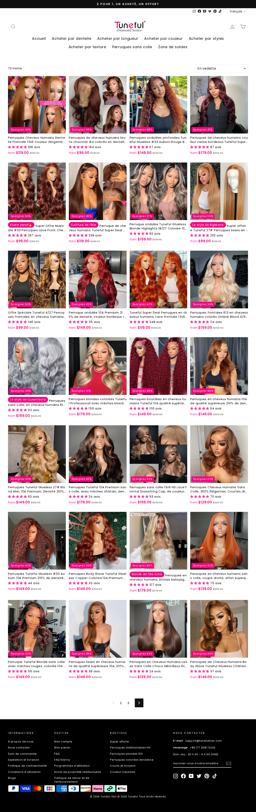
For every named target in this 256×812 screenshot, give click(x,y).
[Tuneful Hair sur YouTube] (191, 776)
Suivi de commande (22, 753)
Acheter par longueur (117, 38)
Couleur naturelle (122, 772)
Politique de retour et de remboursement (71, 779)
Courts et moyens (122, 765)
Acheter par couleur (163, 38)
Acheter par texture (87, 46)
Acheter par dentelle (71, 38)
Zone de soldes (173, 46)
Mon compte (63, 741)
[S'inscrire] (228, 763)
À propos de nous (21, 741)
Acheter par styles (206, 38)
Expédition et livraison (23, 759)
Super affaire (119, 741)
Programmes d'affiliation (72, 765)
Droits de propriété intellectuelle (77, 772)
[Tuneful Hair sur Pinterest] (206, 776)
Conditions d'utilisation (24, 772)
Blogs (12, 778)
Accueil (39, 38)
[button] (18, 147)
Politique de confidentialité (27, 765)
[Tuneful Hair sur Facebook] (183, 776)
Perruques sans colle (132, 46)
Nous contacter (19, 747)
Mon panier (62, 747)
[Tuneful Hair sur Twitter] (199, 776)
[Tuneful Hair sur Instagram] (175, 776)
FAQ (57, 753)
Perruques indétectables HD (130, 747)
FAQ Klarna (62, 759)
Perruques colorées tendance (131, 759)
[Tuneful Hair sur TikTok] (214, 776)
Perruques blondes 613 (126, 753)
